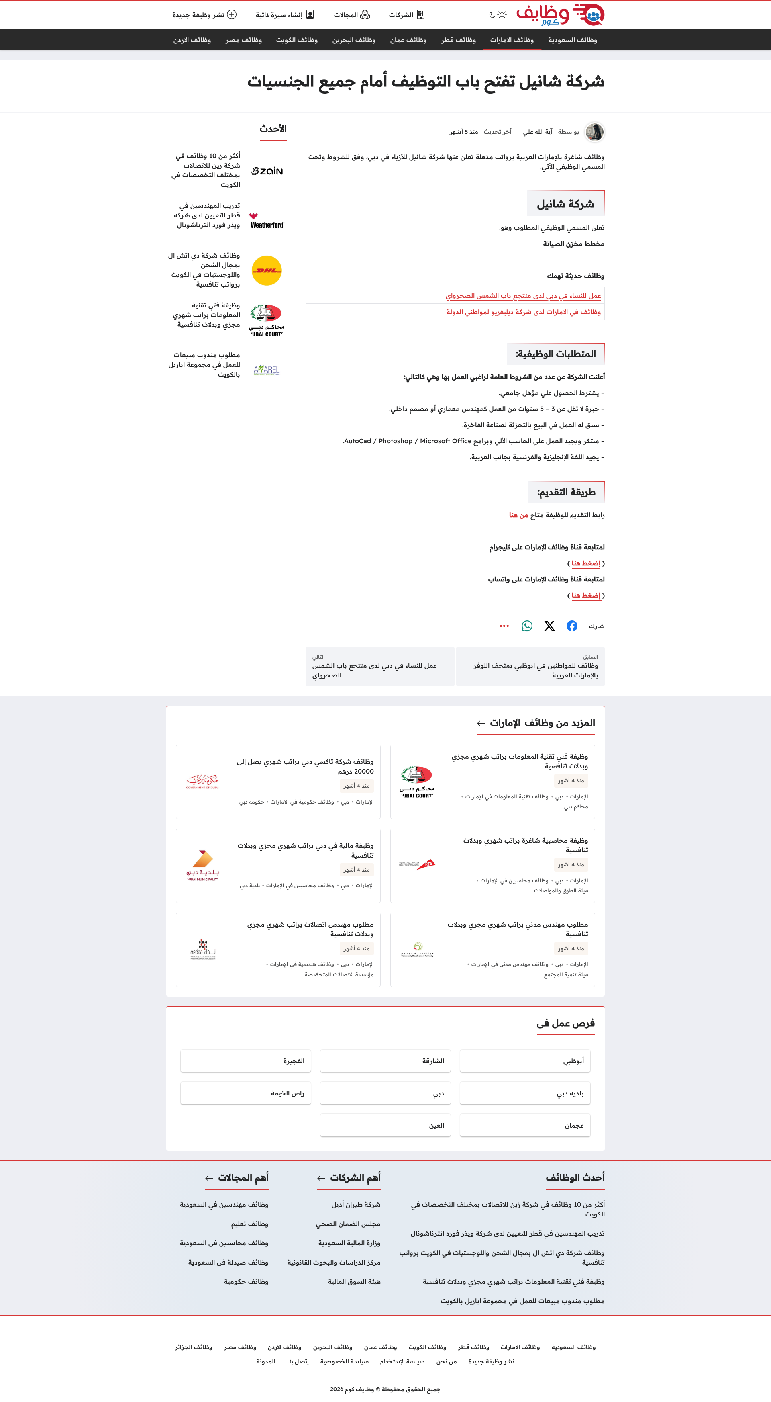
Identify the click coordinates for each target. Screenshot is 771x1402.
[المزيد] (504, 626)
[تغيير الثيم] (497, 15)
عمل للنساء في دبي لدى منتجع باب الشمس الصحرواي (523, 295)
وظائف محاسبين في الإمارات (515, 880)
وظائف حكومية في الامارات (302, 801)
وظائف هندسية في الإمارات (302, 964)
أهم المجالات (243, 1177)
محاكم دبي (576, 806)
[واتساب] (527, 626)
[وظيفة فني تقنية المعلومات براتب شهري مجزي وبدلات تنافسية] (226, 320)
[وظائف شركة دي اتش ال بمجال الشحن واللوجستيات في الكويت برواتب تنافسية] (226, 270)
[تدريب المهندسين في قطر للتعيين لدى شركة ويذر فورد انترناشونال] (226, 221)
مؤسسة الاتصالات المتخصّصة (339, 974)
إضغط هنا (586, 563)
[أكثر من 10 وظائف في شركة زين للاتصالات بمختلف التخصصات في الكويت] (226, 171)
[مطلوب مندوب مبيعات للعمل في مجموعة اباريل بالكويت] (226, 370)
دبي (559, 796)
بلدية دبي (250, 885)
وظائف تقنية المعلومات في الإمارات (507, 796)
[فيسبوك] (572, 626)
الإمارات (505, 722)
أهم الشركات (355, 1177)
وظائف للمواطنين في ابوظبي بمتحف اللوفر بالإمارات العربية (535, 670)
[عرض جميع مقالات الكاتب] (595, 132)
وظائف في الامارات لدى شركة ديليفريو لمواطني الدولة (524, 312)
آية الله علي (537, 131)
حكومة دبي (251, 801)
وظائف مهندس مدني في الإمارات (510, 964)
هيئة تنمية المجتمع (566, 974)
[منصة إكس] (549, 626)
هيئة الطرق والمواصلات (561, 890)
